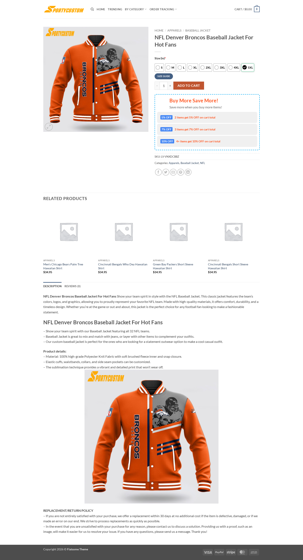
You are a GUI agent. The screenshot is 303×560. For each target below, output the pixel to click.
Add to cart (188, 85)
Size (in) (160, 58)
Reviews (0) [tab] (73, 286)
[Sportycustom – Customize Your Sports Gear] (64, 9)
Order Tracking (162, 9)
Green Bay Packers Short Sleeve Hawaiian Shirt (173, 266)
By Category (134, 9)
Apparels (174, 30)
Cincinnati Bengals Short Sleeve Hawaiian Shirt (228, 266)
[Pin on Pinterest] (180, 172)
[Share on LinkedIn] (188, 172)
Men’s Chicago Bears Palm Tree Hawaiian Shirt (63, 266)
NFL (202, 163)
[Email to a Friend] (173, 172)
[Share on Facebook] (158, 172)
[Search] (92, 9)
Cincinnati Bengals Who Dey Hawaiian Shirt (122, 266)
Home (101, 9)
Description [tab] (52, 286)
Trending (115, 9)
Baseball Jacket (197, 30)
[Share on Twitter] (165, 172)
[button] (247, 9)
